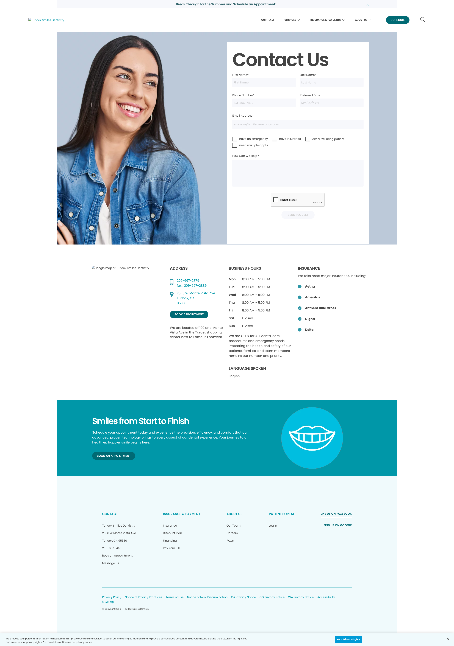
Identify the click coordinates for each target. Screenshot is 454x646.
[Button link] (423, 20)
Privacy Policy (111, 597)
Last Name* (308, 75)
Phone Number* (243, 95)
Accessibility (326, 597)
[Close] (448, 639)
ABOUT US (361, 20)
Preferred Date (310, 95)
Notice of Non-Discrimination (207, 597)
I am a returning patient (317, 139)
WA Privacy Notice (301, 597)
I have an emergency (244, 139)
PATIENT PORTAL (281, 514)
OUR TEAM (267, 20)
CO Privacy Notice (272, 597)
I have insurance (282, 139)
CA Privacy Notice (243, 597)
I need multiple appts (244, 145)
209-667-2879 (188, 280)
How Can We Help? (245, 156)
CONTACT (110, 514)
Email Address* (243, 116)
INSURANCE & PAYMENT (181, 514)
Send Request (298, 215)
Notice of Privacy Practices (143, 597)
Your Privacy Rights (348, 639)
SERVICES (290, 20)
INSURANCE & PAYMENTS (325, 20)
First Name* (240, 75)
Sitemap (108, 602)
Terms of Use (175, 597)
